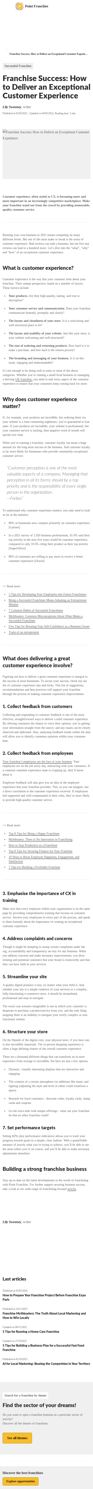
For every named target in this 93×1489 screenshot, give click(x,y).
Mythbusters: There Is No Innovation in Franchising (40, 839)
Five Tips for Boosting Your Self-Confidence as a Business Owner (49, 626)
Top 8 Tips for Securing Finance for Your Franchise (40, 851)
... (7, 48)
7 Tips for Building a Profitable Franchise (34, 867)
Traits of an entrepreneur (24, 632)
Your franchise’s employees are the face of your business (37, 761)
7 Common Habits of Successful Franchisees (36, 610)
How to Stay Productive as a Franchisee (33, 845)
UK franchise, (23, 379)
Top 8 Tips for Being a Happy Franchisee (34, 833)
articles (71, 1189)
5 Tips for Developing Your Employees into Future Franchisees (47, 594)
